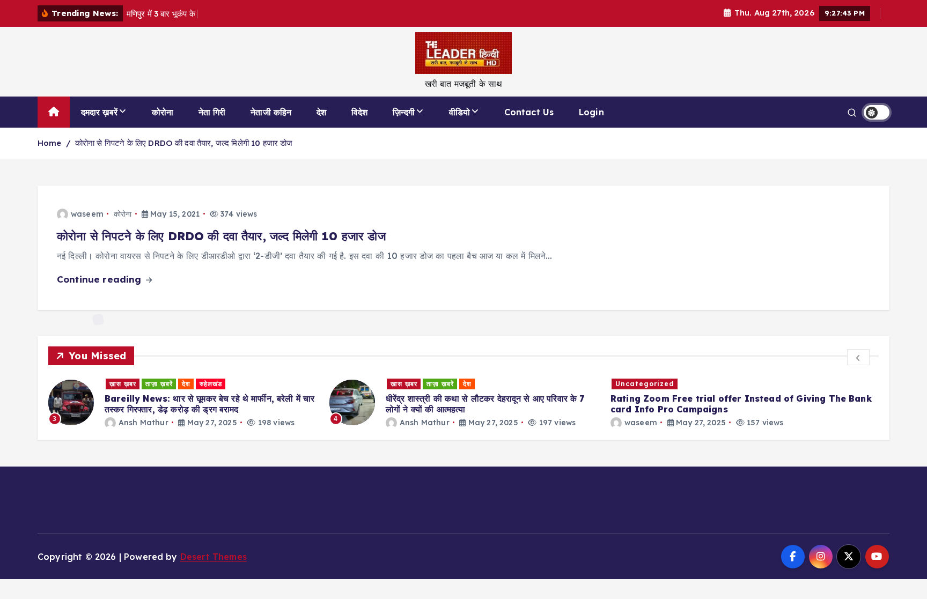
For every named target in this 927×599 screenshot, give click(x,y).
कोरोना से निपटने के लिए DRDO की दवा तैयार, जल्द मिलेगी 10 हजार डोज (184, 143)
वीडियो (459, 112)
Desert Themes (213, 556)
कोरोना (162, 112)
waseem (87, 214)
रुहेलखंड (211, 384)
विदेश (359, 112)
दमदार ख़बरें (99, 112)
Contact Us (529, 112)
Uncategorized (644, 384)
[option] (182, 402)
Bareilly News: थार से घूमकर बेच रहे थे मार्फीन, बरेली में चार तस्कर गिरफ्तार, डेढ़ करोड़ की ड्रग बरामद (209, 404)
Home (50, 143)
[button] (858, 357)
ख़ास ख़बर (122, 384)
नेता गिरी (212, 112)
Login (591, 112)
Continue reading (100, 279)
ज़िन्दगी (404, 112)
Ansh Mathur (143, 422)
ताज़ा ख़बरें (159, 384)
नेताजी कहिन (271, 112)
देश (321, 112)
